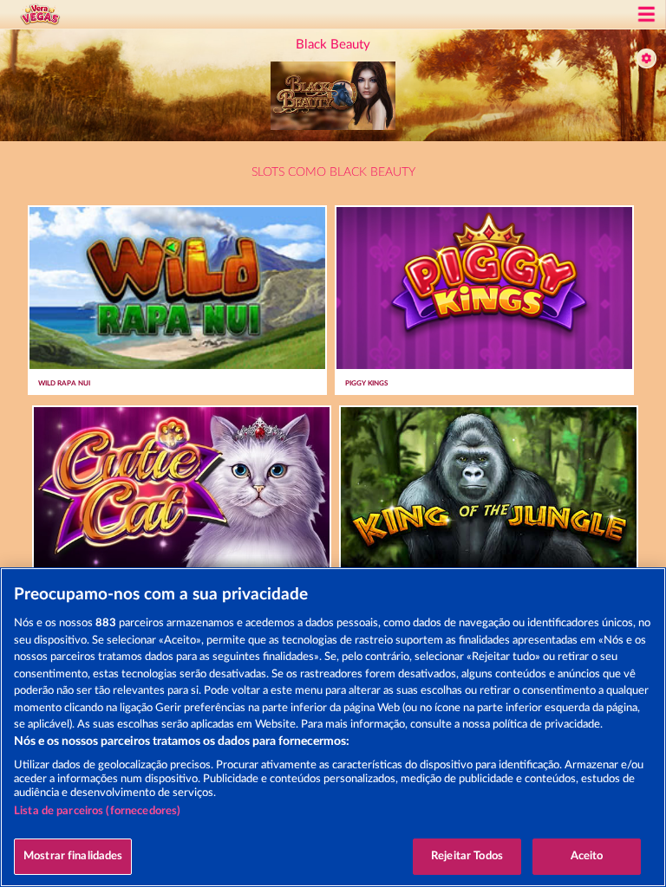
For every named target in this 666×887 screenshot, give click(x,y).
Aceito (587, 856)
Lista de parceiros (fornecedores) (97, 811)
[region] (333, 727)
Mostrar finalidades (72, 856)
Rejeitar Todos (467, 856)
